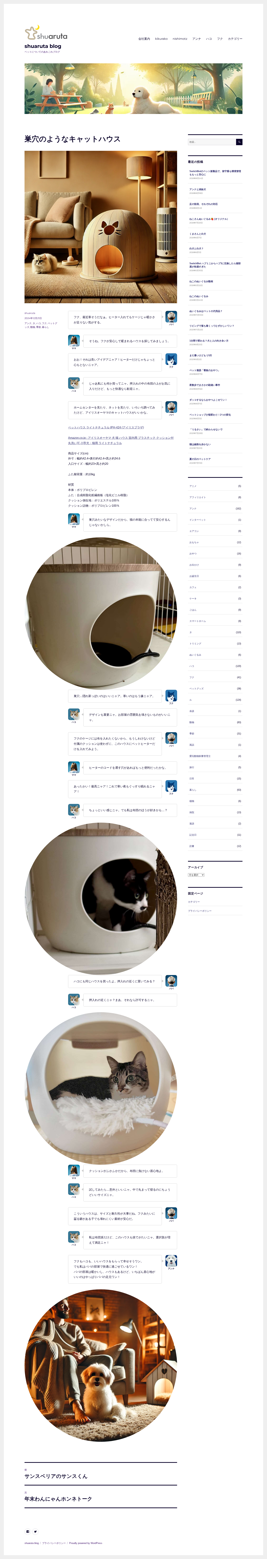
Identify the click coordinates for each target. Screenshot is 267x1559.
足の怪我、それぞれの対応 (203, 204)
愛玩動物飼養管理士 (200, 756)
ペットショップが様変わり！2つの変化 (210, 414)
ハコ (209, 38)
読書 (191, 846)
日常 (191, 778)
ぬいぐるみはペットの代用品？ (206, 311)
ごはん (193, 609)
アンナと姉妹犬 (197, 189)
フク (220, 38)
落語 (191, 823)
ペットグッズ (196, 688)
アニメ (193, 486)
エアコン (194, 531)
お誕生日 (194, 576)
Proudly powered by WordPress (85, 1543)
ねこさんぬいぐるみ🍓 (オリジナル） (209, 219)
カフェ (193, 587)
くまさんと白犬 (197, 233)
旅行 (191, 767)
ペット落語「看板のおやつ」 (204, 370)
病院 (191, 812)
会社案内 (144, 38)
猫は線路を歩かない (200, 444)
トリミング (195, 643)
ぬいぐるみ (195, 654)
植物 (191, 801)
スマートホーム (197, 621)
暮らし (45, 327)
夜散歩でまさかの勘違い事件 (204, 385)
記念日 (193, 834)
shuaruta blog (43, 46)
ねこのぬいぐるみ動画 (201, 281)
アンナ (196, 38)
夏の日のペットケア (200, 459)
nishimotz (180, 38)
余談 (191, 711)
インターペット (197, 519)
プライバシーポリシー (200, 911)
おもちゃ (194, 542)
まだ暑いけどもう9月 (200, 355)
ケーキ (193, 598)
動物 (32, 327)
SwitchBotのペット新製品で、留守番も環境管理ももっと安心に (215, 173)
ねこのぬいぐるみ (198, 296)
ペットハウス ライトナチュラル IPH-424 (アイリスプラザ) (106, 427)
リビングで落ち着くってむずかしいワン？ (211, 325)
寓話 (191, 744)
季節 (38, 327)
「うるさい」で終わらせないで (206, 429)
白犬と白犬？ (196, 248)
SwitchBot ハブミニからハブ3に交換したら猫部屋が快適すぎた (215, 265)
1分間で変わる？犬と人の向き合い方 (208, 340)
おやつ (193, 553)
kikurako (161, 38)
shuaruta (30, 313)
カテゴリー (235, 38)
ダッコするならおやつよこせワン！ (208, 400)
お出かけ (194, 564)
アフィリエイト (197, 497)
